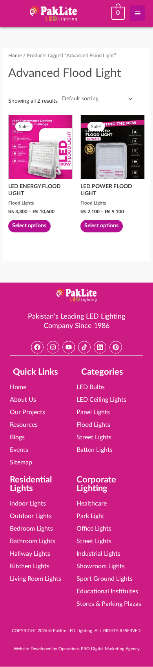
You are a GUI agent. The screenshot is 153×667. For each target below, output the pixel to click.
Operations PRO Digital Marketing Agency (99, 649)
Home (15, 55)
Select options (29, 225)
